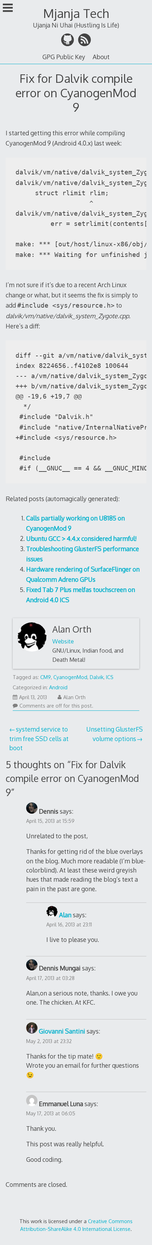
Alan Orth (71, 629)
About (101, 57)
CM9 (45, 677)
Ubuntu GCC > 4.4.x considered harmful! (81, 538)
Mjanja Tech (76, 13)
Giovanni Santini (62, 1031)
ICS (109, 677)
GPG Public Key (63, 57)
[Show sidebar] (8, 8)
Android (58, 687)
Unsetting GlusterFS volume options (114, 733)
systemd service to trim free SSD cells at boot (39, 738)
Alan (65, 915)
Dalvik (97, 677)
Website (63, 641)
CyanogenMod (70, 677)
